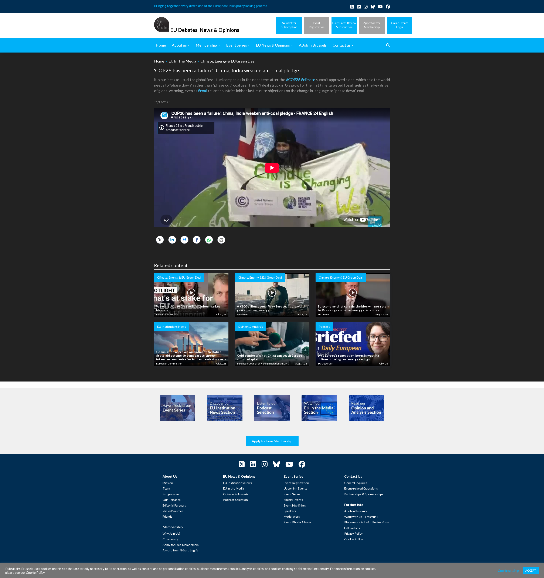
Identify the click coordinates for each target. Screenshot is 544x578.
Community (170, 539)
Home (159, 61)
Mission (168, 483)
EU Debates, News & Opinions (204, 30)
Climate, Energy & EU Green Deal (227, 61)
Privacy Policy (353, 533)
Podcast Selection (235, 499)
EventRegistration (316, 25)
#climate (308, 79)
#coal (202, 90)
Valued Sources (173, 511)
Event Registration (296, 483)
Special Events (293, 499)
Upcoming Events (295, 488)
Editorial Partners (174, 505)
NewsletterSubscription (289, 25)
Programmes (171, 494)
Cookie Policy (353, 539)
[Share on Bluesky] (184, 240)
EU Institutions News (237, 483)
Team (166, 488)
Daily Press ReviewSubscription (344, 25)
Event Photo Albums (298, 522)
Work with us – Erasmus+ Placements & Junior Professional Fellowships (366, 522)
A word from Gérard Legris (180, 550)
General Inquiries (355, 483)
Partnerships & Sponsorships (363, 494)
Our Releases (172, 499)
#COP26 (293, 79)
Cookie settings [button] (509, 570)
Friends (167, 516)
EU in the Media (233, 488)
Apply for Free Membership (272, 441)
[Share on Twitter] (160, 240)
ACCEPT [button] (530, 570)
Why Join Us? (171, 533)
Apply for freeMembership (372, 25)
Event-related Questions (361, 488)
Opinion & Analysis (235, 494)
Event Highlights (295, 505)
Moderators (292, 516)
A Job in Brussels (355, 511)
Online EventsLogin (399, 25)
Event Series (292, 494)
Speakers (290, 511)
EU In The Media (182, 61)
